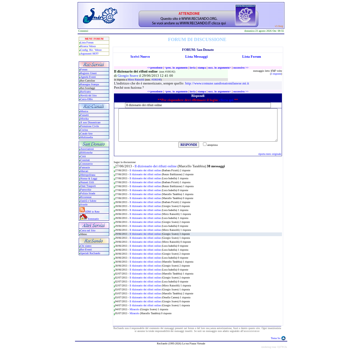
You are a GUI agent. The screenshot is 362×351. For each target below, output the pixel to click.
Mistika (84, 118)
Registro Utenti (88, 73)
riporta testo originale (269, 153)
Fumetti (84, 115)
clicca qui (226, 100)
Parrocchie (85, 189)
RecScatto (85, 91)
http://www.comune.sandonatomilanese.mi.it (217, 83)
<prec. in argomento (176, 67)
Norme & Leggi (88, 178)
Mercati (84, 171)
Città (83, 156)
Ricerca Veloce (88, 46)
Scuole (83, 204)
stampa (202, 67)
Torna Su (275, 338)
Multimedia (86, 137)
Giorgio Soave (128, 76)
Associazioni (87, 148)
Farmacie (85, 167)
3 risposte (276, 73)
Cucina (84, 129)
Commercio (86, 163)
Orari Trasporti (88, 185)
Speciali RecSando (90, 253)
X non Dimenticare (90, 122)
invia (193, 67)
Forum (83, 69)
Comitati (85, 160)
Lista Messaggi (196, 56)
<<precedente (154, 67)
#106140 (156, 79)
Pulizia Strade (87, 193)
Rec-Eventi (86, 249)
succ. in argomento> (219, 67)
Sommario (93, 218)
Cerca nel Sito (87, 230)
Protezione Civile (89, 126)
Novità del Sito (88, 95)
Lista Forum (87, 42)
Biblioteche (86, 152)
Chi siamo (85, 245)
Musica (84, 111)
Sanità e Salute (88, 200)
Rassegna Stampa (89, 84)
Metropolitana (87, 174)
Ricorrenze (85, 197)
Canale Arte (86, 133)
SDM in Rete (92, 211)
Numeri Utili (87, 182)
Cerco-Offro (86, 99)
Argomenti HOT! (89, 53)
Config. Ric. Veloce (90, 49)
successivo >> (241, 67)
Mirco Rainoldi (136, 79)
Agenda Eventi (88, 76)
